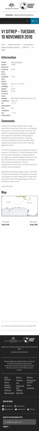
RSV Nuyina (7, 390)
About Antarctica (7, 378)
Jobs (17, 383)
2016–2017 (25, 47)
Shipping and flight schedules (10, 47)
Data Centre (19, 393)
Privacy (29, 385)
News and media (9, 393)
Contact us (19, 380)
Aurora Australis (16, 62)
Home (3, 44)
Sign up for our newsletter (12, 417)
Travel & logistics (28, 44)
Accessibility (30, 388)
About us (19, 377)
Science (6, 382)
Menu (33, 21)
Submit (5, 427)
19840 (3, 50)
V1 (32, 47)
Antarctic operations (14, 44)
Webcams (30, 377)
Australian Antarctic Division (19, 352)
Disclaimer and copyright (31, 381)
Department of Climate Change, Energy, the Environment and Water (19, 348)
